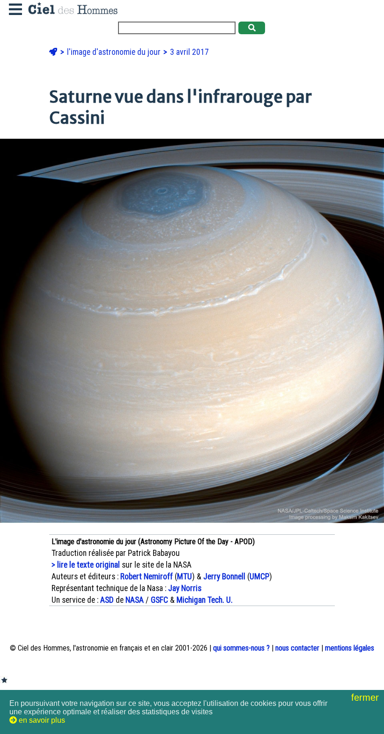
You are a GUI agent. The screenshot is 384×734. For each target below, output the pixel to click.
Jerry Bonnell (224, 576)
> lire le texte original (86, 564)
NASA (135, 600)
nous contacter (297, 648)
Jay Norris (184, 588)
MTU (184, 576)
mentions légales (349, 648)
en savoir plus (41, 720)
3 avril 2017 (189, 52)
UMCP (259, 576)
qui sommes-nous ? (241, 648)
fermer (366, 697)
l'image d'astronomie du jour (114, 52)
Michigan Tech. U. (205, 600)
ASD (107, 600)
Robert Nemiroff (146, 576)
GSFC (159, 600)
